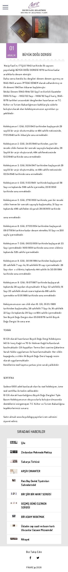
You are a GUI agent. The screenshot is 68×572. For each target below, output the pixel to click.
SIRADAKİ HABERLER (31, 432)
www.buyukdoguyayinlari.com (32, 416)
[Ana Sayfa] (34, 8)
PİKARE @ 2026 (34, 567)
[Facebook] (30, 557)
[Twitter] (37, 557)
